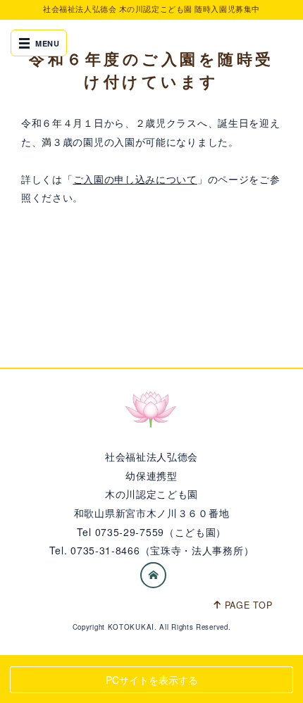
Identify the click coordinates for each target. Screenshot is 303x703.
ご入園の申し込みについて (135, 179)
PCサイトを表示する (152, 680)
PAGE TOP (249, 605)
